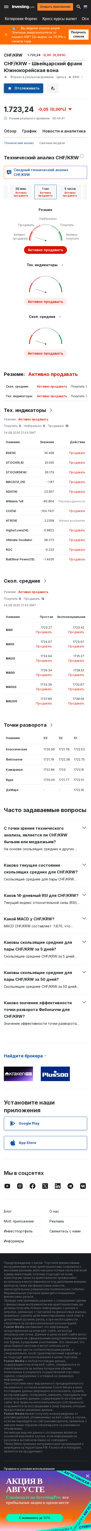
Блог (8, 1211)
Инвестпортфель (18, 1231)
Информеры (14, 1241)
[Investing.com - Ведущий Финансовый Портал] (23, 7)
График (29, 131)
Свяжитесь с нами (65, 1231)
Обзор (10, 131)
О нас (54, 1211)
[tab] (21, 192)
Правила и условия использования (29, 1469)
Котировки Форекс (21, 19)
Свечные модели (52, 143)
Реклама (57, 1221)
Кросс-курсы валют (59, 19)
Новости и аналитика (64, 131)
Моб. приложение (19, 1221)
